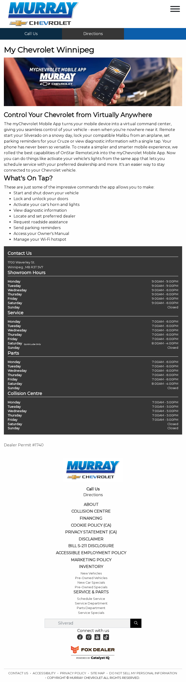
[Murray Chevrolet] (43, 13)
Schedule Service (91, 599)
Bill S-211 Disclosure (91, 546)
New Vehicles (91, 573)
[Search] (135, 623)
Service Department (91, 603)
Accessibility (44, 673)
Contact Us (18, 673)
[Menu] (175, 9)
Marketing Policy (91, 560)
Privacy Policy (73, 673)
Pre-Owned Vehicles (91, 578)
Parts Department (91, 608)
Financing (91, 518)
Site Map (98, 673)
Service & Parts (91, 592)
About (91, 504)
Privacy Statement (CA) (91, 532)
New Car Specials (91, 582)
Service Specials (91, 613)
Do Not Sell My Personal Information (143, 673)
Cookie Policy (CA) (91, 525)
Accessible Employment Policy (91, 553)
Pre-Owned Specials (91, 587)
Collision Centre (91, 511)
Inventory (91, 567)
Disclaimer (91, 539)
